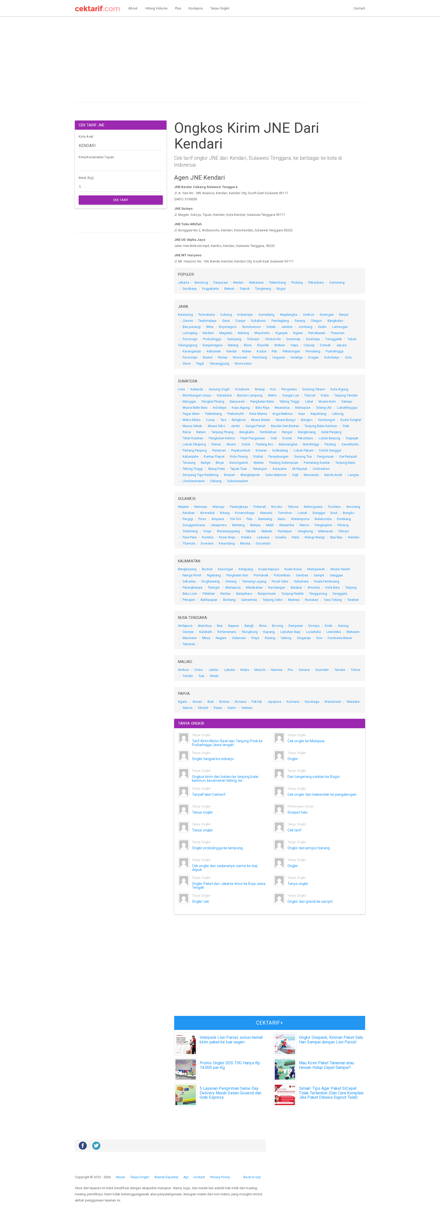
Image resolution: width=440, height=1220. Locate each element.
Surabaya (190, 288)
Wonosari (240, 357)
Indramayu (245, 314)
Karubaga (312, 702)
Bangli (249, 626)
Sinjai (207, 531)
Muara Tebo (216, 426)
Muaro (231, 444)
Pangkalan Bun (237, 575)
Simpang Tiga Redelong (200, 475)
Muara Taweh (340, 569)
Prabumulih (235, 414)
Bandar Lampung (250, 395)
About (133, 8)
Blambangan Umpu (197, 395)
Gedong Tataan (313, 389)
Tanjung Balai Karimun (321, 426)
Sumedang (266, 314)
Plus (178, 8)
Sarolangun (326, 420)
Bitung (225, 513)
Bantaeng (265, 519)
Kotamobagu (245, 513)
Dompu (314, 626)
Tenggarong (318, 593)
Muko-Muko (192, 420)
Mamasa (200, 507)
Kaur (301, 414)
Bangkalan (335, 321)
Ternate (339, 670)
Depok (245, 288)
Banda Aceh (333, 475)
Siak (274, 438)
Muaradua (282, 407)
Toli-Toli (235, 519)
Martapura (302, 407)
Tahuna (293, 507)
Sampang (234, 339)
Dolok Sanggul (330, 450)
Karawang (185, 314)
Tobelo (188, 676)
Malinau (294, 600)
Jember (287, 327)
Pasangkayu (239, 507)
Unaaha (280, 537)
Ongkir (292, 759)
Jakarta (183, 282)
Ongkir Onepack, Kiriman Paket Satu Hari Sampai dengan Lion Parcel (331, 1039)
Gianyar (188, 632)
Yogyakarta (210, 288)
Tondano (334, 507)
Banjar (344, 314)
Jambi (235, 426)
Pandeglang (280, 321)
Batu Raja (262, 407)
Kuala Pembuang (326, 581)
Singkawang (210, 581)
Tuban (352, 339)
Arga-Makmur (282, 414)
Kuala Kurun (293, 569)
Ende (328, 626)
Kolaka (246, 537)
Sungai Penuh (255, 426)
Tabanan (189, 644)
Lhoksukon (321, 469)
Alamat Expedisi (166, 1177)
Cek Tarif (120, 200)
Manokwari (333, 702)
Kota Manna (258, 414)
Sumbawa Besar (339, 638)
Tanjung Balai (345, 463)
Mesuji (260, 389)
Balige (205, 463)
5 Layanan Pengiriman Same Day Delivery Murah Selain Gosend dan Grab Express (230, 1093)
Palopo (343, 531)
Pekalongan (291, 351)
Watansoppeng (228, 531)
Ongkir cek (200, 901)
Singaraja (304, 638)
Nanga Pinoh (192, 575)
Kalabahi (205, 632)
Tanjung (351, 587)
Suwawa (207, 543)
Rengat (287, 432)
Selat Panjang (331, 432)
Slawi (187, 363)
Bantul (207, 357)
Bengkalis (246, 432)
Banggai (319, 513)
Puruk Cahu (280, 581)
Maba (244, 670)
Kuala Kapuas (268, 569)
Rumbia (207, 537)
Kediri (322, 327)
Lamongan (340, 327)
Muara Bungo (286, 420)
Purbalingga (334, 351)
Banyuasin (237, 401)
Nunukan (311, 600)
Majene (183, 507)
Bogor (281, 288)
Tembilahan (268, 432)
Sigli (295, 475)
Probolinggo (212, 339)
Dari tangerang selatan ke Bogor (313, 777)
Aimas (197, 702)
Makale (267, 531)
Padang (297, 282)
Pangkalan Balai (262, 401)
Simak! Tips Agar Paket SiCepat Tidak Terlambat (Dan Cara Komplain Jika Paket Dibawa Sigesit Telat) (331, 1093)
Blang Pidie (216, 469)
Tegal (200, 363)
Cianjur (240, 321)
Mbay (206, 638)
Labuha (229, 670)
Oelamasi (239, 638)
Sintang (231, 581)
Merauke (353, 702)
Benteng (238, 525)
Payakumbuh (240, 450)
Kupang (269, 632)
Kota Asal (86, 136)
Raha (295, 537)
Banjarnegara (212, 345)
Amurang (353, 507)
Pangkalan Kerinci (222, 438)
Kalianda (196, 389)
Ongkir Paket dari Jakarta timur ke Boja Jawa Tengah (228, 886)
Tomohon (285, 513)
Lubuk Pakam (304, 450)
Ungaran (278, 357)
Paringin (214, 587)
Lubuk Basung (329, 438)
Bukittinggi (311, 444)
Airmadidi (207, 513)
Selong (286, 638)
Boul (334, 513)
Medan (238, 282)
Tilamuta (189, 543)
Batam (201, 432)
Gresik (271, 327)
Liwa (181, 389)
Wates (222, 357)
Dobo (199, 670)
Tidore (355, 670)
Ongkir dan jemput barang (308, 848)
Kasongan (225, 569)
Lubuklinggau (347, 407)
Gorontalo (263, 543)
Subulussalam (237, 481)
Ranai (187, 432)
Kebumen (214, 351)
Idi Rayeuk (299, 469)
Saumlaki (322, 670)
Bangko (307, 420)
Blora (248, 345)
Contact (359, 8)
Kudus (261, 351)
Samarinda (249, 600)
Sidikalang (280, 450)
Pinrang (343, 525)
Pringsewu (289, 389)
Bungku (348, 513)
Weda (214, 676)
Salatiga (297, 357)
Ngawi (298, 333)
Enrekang (344, 519)
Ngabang (214, 575)
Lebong (338, 414)
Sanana (304, 670)
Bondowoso (251, 327)
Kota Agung (339, 389)
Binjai (220, 463)
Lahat (309, 401)
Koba (325, 395)
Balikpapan (209, 600)
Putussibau (282, 575)
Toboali (309, 395)
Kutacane (280, 469)
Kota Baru (332, 587)
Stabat (258, 456)
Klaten (247, 351)
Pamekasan (316, 333)
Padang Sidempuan (284, 463)
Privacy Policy (220, 1177)
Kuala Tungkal (350, 420)
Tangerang (263, 288)
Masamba (286, 525)
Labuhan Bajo (290, 632)
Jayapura (274, 702)
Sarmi (231, 708)
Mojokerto (262, 333)
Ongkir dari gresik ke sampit (310, 901)
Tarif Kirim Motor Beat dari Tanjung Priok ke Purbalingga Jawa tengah (227, 743)
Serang (300, 321)
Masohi (260, 670)
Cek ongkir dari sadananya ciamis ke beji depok (224, 868)
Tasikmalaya (207, 321)
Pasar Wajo (227, 537)
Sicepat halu (297, 812)
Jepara (341, 345)
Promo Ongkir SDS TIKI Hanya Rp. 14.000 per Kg (230, 1065)
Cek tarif (294, 830)
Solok (246, 444)
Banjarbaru (244, 593)
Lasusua (263, 537)
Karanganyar (192, 351)
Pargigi (188, 519)
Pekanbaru (316, 282)
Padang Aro (264, 444)
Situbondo (273, 339)
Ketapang (246, 569)
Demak (325, 345)
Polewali (259, 507)
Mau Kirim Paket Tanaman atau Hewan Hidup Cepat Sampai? (326, 1065)
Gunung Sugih (219, 389)
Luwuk (303, 513)
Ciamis (188, 321)
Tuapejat (352, 438)
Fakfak (257, 702)
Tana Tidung (333, 600)
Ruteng (270, 638)
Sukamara (301, 581)
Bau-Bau (336, 537)
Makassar (256, 282)
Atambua (205, 626)
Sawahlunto (350, 444)
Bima (263, 626)
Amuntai (314, 587)
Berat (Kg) (86, 178)
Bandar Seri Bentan (285, 426)
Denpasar (220, 282)
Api (185, 1177)
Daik (346, 426)
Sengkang (305, 531)
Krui (273, 389)
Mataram (353, 632)
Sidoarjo (253, 339)
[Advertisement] (220, 60)
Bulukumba (323, 519)
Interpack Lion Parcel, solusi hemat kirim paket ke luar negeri (231, 1039)
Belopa (255, 525)
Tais (223, 420)
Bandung (201, 282)
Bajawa (233, 626)
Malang (243, 333)
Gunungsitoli (238, 463)
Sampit (319, 575)
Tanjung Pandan (346, 395)
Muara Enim (327, 401)
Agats (182, 702)
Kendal (231, 351)
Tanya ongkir (202, 812)
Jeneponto (219, 525)
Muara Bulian (260, 420)
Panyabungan (278, 456)
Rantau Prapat (214, 456)
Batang (233, 345)
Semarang (337, 282)
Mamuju (219, 507)
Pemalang (313, 351)
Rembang (260, 357)
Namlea (276, 670)
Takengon (260, 469)
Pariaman (219, 450)
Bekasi (229, 288)
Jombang (305, 327)
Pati (274, 351)
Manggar (189, 401)
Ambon (183, 670)
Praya (255, 638)
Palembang (277, 282)
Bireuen (229, 475)
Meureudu (311, 475)
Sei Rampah (348, 456)
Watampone (300, 519)
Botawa (240, 702)
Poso (202, 519)
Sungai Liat (290, 395)
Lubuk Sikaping (194, 444)
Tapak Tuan (238, 469)
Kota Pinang (239, 456)
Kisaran (261, 450)
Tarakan (353, 600)
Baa (220, 626)
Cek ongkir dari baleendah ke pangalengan (321, 794)
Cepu (294, 345)
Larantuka (313, 632)
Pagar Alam (191, 414)
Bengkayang (187, 569)
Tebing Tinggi (289, 401)
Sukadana (224, 395)
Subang (226, 314)
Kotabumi (242, 389)
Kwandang (227, 543)
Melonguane (313, 507)
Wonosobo (243, 363)
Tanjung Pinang (222, 432)
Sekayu (346, 401)
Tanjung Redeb (292, 593)
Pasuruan (338, 333)
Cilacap (309, 345)
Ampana (218, 519)
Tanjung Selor (273, 600)
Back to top (252, 1177)
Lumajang (190, 333)
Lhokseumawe (193, 481)
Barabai (296, 587)
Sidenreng (190, 531)
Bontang (229, 600)
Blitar (210, 327)
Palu (249, 519)
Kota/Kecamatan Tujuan (96, 157)
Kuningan (327, 314)
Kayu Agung (241, 407)
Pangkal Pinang (212, 401)
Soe (319, 638)
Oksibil (203, 708)
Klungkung (250, 632)
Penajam (189, 600)
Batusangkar (288, 444)
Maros (304, 525)
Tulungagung (187, 345)
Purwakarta (206, 314)
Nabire (188, 708)
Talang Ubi (324, 407)
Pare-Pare (190, 537)
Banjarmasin (267, 593)
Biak (211, 702)
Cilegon (316, 321)
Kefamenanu (226, 632)
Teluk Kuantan (193, 438)
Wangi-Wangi (315, 537)
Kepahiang (319, 414)
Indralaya (219, 407)
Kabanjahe (190, 456)
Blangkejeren (250, 475)
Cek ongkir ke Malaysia (305, 741)
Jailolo (214, 670)
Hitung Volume (156, 8)
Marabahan (254, 587)
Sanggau (336, 575)
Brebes (279, 345)
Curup (210, 420)
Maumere (190, 638)
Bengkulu (239, 420)
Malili (270, 525)
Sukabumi (258, 321)
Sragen (313, 357)
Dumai (287, 438)
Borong (277, 626)
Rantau (226, 593)
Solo (348, 357)
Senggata (340, 593)
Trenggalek (333, 339)
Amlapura (185, 626)
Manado (266, 513)
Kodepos (196, 8)
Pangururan (325, 456)
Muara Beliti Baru (195, 407)
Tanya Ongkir (219, 8)
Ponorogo (190, 339)
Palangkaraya (192, 587)
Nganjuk (281, 333)
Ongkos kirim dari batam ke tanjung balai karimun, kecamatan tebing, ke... (225, 779)
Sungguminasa (194, 525)
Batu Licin (190, 593)
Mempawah (316, 569)
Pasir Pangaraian (253, 438)
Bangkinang (307, 432)
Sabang (216, 481)
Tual (201, 676)
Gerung (343, 626)
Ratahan (189, 513)
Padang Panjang (195, 450)
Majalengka (288, 314)
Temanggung (219, 363)
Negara (221, 638)
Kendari (354, 537)
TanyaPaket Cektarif (209, 794)
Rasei (218, 708)
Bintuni (224, 702)
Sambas (302, 575)
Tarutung (189, 463)
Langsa (353, 475)
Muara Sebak (192, 426)
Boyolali (263, 345)
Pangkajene (323, 525)
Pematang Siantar (317, 463)
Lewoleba (333, 632)
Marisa (245, 543)
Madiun (208, 333)
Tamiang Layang (254, 581)
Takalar (250, 531)
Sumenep (293, 339)
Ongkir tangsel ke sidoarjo (213, 759)
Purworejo (190, 357)
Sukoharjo (331, 357)
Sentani (247, 708)
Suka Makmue (275, 475)
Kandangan (276, 587)
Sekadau (189, 581)
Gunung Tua (303, 456)
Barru (282, 519)
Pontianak (261, 575)
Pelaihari (209, 593)
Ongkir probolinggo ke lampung (217, 848)
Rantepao (285, 531)
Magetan (225, 333)
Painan (216, 444)
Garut (226, 321)
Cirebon (308, 314)
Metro (272, 395)
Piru (290, 670)
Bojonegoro (228, 327)
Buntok (207, 569)
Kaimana (292, 702)
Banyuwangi (192, 327)
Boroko (276, 507)
